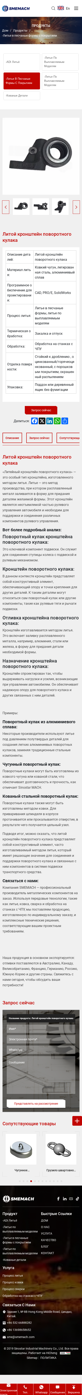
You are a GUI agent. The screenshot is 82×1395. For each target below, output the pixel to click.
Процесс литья (13, 1275)
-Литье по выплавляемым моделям (54, 62)
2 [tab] (24, 1181)
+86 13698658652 (19, 1330)
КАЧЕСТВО (48, 1240)
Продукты (20, 30)
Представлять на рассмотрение (36, 1103)
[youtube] (71, 1199)
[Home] (16, 8)
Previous (5, 207)
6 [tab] (39, 1181)
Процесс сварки (14, 1289)
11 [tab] (58, 1181)
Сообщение (57, 1392)
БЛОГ (45, 1246)
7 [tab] (43, 1181)
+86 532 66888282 (19, 1323)
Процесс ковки (13, 1282)
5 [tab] (35, 1181)
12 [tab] (62, 1181)
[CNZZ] (64, 1353)
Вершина (74, 1392)
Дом (5, 30)
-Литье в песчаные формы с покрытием (29, 35)
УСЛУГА (46, 1233)
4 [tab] (31, 1181)
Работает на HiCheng (43, 1353)
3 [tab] (27, 1181)
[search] (53, 8)
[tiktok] (77, 1199)
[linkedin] (65, 1199)
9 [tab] (50, 1181)
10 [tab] (54, 1181)
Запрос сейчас (41, 410)
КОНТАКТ (47, 1253)
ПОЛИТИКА (48, 1358)
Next (76, 207)
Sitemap (32, 1358)
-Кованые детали (17, 95)
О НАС (45, 1227)
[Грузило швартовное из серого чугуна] (27, 1149)
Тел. (25, 1392)
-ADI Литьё (13, 61)
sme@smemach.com (20, 1337)
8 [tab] (46, 1181)
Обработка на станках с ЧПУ (22, 1296)
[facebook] (58, 1199)
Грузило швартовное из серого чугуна (27, 1170)
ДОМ (44, 1220)
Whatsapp (41, 1392)
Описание (12, 438)
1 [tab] (20, 1181)
